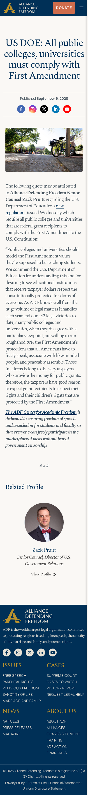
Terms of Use (37, 783)
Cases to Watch (62, 681)
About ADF (56, 721)
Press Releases (17, 727)
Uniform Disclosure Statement (44, 788)
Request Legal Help (66, 694)
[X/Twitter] (44, 108)
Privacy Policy (15, 783)
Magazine (12, 734)
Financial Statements (65, 783)
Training (55, 740)
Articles (11, 721)
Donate (64, 7)
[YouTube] (67, 108)
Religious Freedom (21, 688)
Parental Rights (18, 681)
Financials (57, 753)
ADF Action (57, 746)
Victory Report (61, 688)
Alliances (56, 727)
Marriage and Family (22, 700)
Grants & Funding (64, 734)
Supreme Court (62, 675)
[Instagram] (33, 108)
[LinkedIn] (56, 108)
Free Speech (14, 675)
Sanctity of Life (18, 694)
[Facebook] (21, 108)
